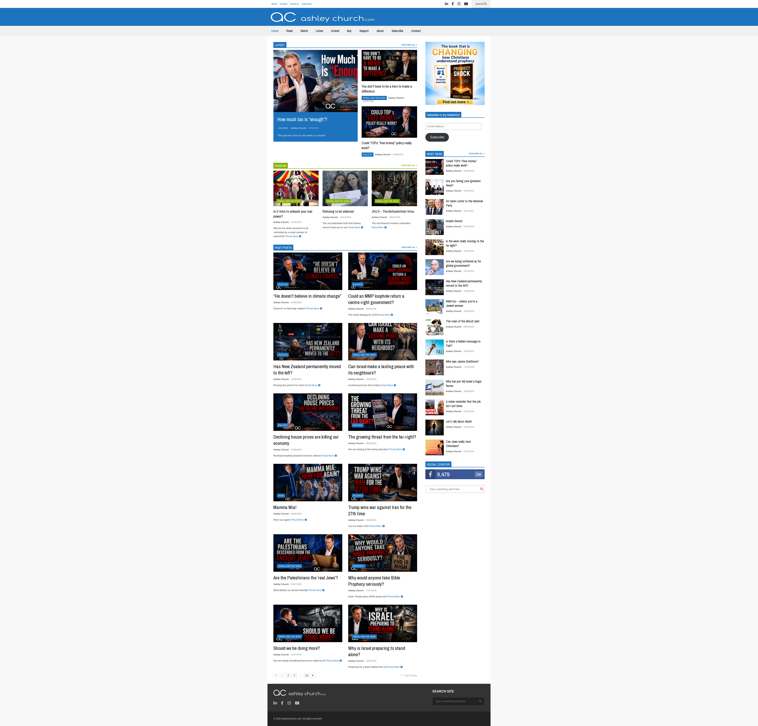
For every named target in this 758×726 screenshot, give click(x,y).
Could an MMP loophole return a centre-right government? (376, 299)
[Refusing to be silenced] (345, 188)
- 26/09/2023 (468, 351)
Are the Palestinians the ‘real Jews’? (305, 577)
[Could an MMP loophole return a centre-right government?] (382, 271)
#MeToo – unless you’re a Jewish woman (461, 303)
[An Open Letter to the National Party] (434, 207)
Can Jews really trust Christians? (458, 443)
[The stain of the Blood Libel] (434, 327)
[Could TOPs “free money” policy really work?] (389, 122)
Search (480, 4)
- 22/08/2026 (397, 154)
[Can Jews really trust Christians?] (434, 447)
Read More (332, 135)
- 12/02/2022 (468, 226)
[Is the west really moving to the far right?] (434, 247)
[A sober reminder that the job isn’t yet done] (434, 407)
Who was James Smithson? (462, 361)
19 (306, 675)
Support (364, 31)
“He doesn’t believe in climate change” (307, 296)
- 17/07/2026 (370, 590)
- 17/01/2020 (468, 367)
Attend (335, 31)
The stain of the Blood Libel (462, 321)
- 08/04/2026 (394, 217)
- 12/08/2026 (370, 379)
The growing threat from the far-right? (382, 437)
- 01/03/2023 (468, 191)
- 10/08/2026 (296, 449)
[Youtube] (466, 4)
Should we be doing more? (296, 648)
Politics (283, 128)
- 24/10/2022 (468, 271)
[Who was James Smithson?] (434, 367)
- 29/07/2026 (296, 584)
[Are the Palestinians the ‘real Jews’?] (307, 553)
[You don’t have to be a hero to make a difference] (389, 65)
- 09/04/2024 (468, 327)
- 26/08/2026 (313, 128)
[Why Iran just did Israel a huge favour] (434, 387)
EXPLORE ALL (409, 45)
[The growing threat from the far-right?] (382, 412)
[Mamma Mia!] (307, 482)
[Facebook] (453, 4)
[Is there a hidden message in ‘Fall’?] (434, 347)
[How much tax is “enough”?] (315, 81)
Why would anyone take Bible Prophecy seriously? (374, 580)
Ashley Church (298, 128)
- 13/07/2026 (370, 661)
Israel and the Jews (374, 98)
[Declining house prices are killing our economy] (307, 412)
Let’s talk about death (459, 421)
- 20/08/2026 (296, 302)
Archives (294, 4)
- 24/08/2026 (368, 101)
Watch (304, 31)
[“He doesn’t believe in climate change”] (307, 271)
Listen (319, 31)
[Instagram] (459, 4)
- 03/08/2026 (370, 520)
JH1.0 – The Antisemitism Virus (393, 211)
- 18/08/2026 (370, 309)
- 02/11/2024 (468, 451)
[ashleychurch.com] (323, 18)
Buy (349, 31)
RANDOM (280, 166)
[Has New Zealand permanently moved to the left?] (307, 341)
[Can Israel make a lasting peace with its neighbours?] (382, 341)
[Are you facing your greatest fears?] (434, 187)
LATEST (280, 45)
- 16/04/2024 (468, 391)
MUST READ (434, 154)
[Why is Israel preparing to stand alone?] (382, 623)
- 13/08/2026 (296, 379)
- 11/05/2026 (468, 251)
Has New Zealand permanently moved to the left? (464, 283)
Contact (283, 4)
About (274, 4)
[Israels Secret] (434, 227)
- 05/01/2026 (345, 217)
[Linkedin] (446, 4)
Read (289, 31)
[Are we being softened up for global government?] (434, 267)
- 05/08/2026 (296, 514)
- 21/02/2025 (468, 411)
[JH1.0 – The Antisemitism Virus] (394, 188)
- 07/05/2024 (296, 222)
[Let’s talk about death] (434, 427)
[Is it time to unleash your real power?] (296, 188)
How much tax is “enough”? (302, 119)
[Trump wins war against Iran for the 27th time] (382, 482)
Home (275, 31)
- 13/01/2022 (468, 427)
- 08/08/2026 (370, 443)
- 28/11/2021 (468, 211)
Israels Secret (454, 221)
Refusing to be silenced (338, 211)
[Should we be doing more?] (307, 623)
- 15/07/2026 (296, 654)
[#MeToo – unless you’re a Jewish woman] (434, 307)
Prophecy (358, 566)
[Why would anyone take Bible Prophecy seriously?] (382, 553)
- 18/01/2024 (468, 311)
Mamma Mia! (284, 507)
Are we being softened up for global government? (463, 263)
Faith (281, 496)
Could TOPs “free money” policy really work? (461, 163)
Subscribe (307, 4)
